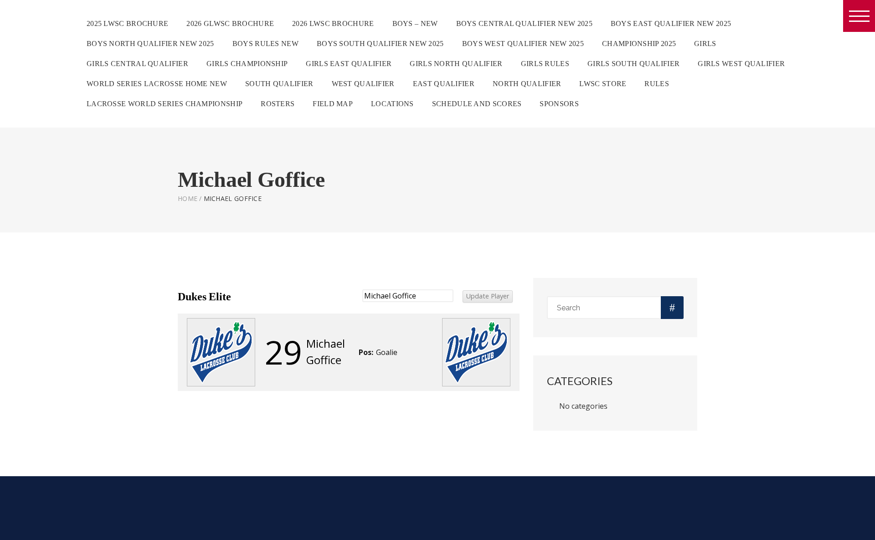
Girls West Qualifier (741, 63)
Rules (656, 83)
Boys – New (415, 23)
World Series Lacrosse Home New (157, 83)
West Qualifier (363, 83)
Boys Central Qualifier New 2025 (524, 23)
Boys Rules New (265, 43)
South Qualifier (279, 83)
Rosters (277, 104)
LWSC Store (602, 83)
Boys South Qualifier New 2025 (380, 43)
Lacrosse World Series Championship (164, 104)
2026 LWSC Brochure (333, 23)
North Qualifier (527, 83)
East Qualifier (443, 83)
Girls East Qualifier (348, 63)
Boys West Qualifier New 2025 (523, 43)
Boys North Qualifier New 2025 (150, 43)
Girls (705, 43)
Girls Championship (247, 63)
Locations (392, 104)
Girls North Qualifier (456, 63)
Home (187, 198)
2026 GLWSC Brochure (230, 23)
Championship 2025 (639, 43)
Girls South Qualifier (633, 63)
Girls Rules (545, 63)
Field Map (333, 104)
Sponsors (559, 104)
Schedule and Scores (477, 104)
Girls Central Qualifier (137, 63)
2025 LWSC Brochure (127, 23)
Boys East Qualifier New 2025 (671, 23)
